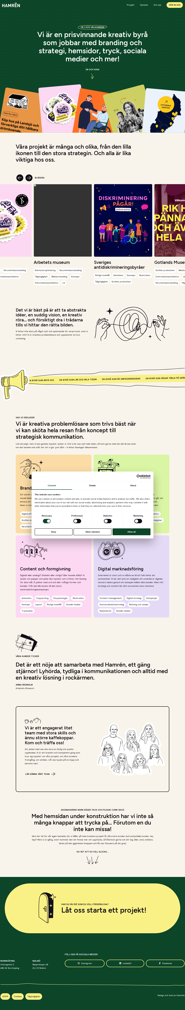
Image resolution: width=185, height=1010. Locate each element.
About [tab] (133, 485)
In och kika (92, 69)
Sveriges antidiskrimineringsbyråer (119, 265)
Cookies (18, 996)
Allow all (131, 532)
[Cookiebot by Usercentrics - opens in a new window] (138, 477)
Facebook (167, 963)
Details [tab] (92, 485)
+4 (63, 283)
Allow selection (92, 532)
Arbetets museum (52, 262)
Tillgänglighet (33, 996)
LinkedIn (127, 963)
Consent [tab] (52, 485)
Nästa (28, 177)
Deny (53, 532)
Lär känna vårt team (37, 774)
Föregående (19, 177)
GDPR (5, 996)
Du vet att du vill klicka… (92, 851)
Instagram (86, 963)
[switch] (77, 521)
